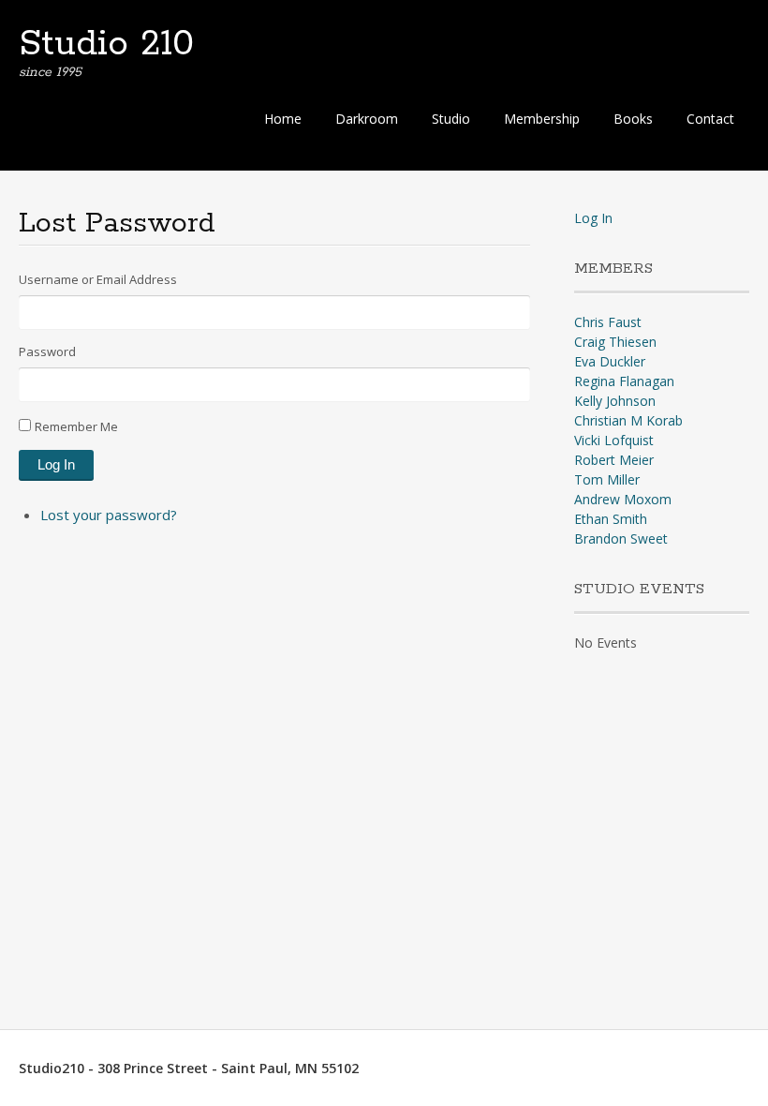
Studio (451, 118)
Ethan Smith (610, 519)
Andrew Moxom (623, 499)
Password (47, 351)
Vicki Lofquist (614, 440)
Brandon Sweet (621, 538)
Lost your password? (108, 514)
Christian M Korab (628, 420)
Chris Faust (608, 322)
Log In (56, 464)
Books (633, 118)
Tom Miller (607, 479)
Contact (710, 118)
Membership (542, 118)
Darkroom (366, 118)
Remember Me (76, 426)
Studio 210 (106, 44)
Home (283, 118)
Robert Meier (614, 460)
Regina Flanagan (624, 381)
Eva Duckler (609, 361)
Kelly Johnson (615, 401)
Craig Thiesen (615, 342)
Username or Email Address (98, 279)
